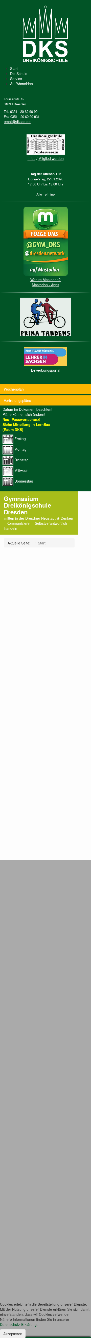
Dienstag (21, 459)
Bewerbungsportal (45, 370)
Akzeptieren (12, 1333)
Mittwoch (21, 470)
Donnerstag (23, 481)
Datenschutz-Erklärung (18, 1324)
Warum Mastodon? (45, 279)
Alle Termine (45, 194)
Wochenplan (14, 389)
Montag (20, 449)
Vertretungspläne (17, 400)
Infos (31, 158)
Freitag (19, 438)
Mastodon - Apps (45, 284)
